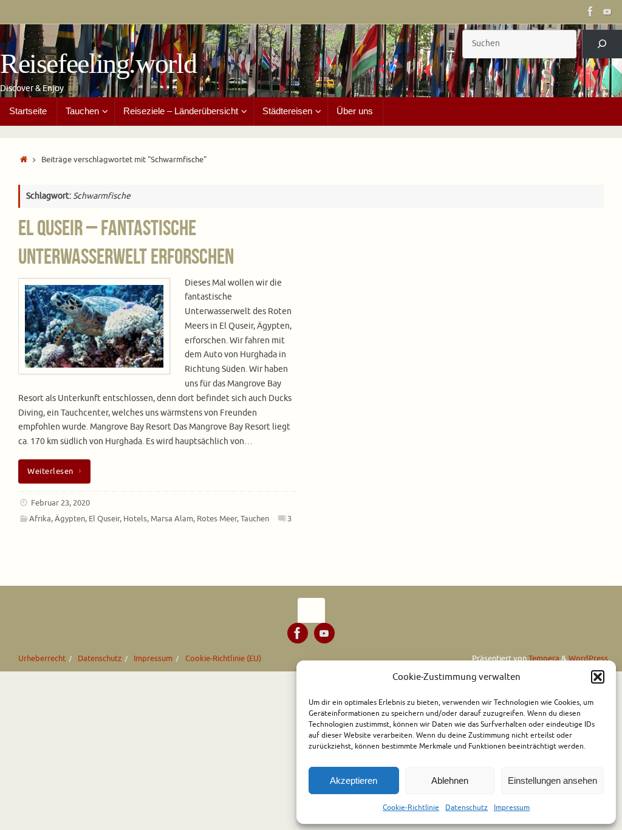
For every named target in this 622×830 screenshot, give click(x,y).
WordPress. (589, 659)
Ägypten (70, 519)
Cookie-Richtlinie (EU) (223, 659)
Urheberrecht (42, 659)
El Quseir (104, 519)
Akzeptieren (353, 780)
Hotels (135, 519)
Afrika (40, 519)
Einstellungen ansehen (552, 780)
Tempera (543, 659)
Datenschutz (466, 807)
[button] (598, 677)
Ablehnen (449, 780)
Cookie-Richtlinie (411, 807)
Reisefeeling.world (98, 64)
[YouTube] (607, 11)
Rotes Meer (217, 519)
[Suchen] (602, 44)
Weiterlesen (50, 471)
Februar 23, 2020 (60, 503)
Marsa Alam (172, 519)
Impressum (512, 807)
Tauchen (255, 519)
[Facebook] (590, 11)
